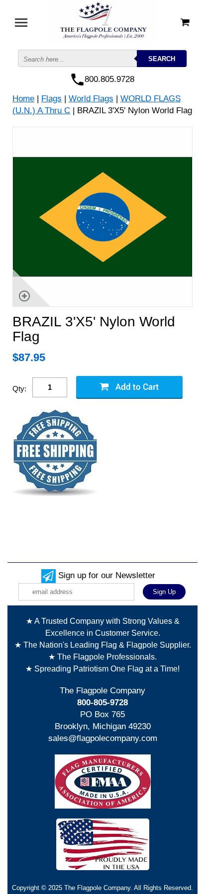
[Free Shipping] (55, 453)
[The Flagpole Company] (102, 21)
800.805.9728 (109, 79)
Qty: (19, 388)
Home (23, 98)
